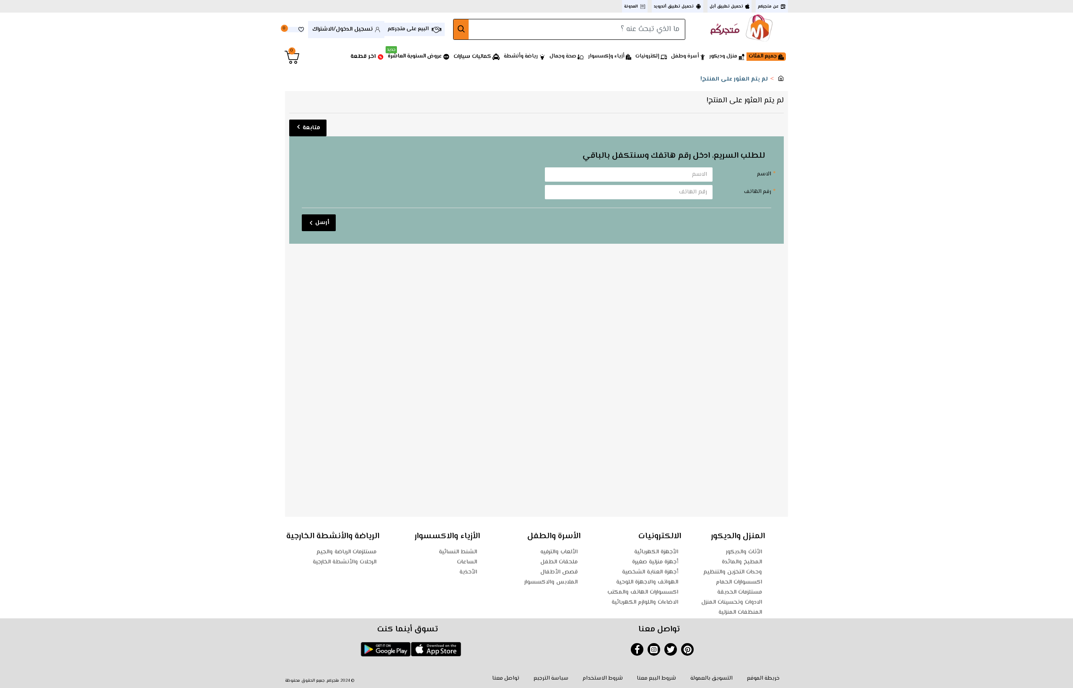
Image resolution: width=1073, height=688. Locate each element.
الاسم (764, 174)
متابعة (311, 128)
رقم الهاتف (757, 192)
